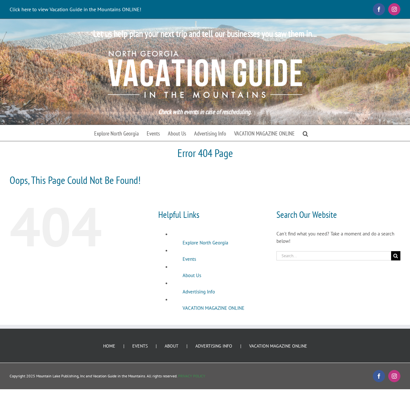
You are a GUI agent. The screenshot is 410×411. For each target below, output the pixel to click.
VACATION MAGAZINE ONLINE (213, 308)
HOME (109, 346)
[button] (305, 133)
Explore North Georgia (205, 243)
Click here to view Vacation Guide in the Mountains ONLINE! (75, 9)
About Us (192, 275)
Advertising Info (199, 292)
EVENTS (140, 346)
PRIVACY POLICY (191, 376)
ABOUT (171, 346)
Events (189, 259)
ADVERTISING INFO (213, 346)
